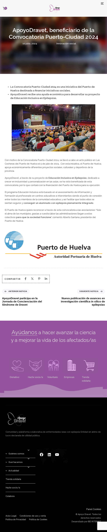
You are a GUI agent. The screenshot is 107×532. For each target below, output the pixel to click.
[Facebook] (41, 454)
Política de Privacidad (16, 519)
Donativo (14, 377)
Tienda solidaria (13, 479)
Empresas (69, 377)
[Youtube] (57, 454)
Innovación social (66, 43)
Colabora (10, 496)
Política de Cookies (38, 519)
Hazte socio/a (35, 377)
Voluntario (52, 377)
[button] (28, 450)
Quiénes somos (16, 453)
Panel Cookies (93, 509)
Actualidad (13, 470)
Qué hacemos (15, 462)
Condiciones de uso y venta (33, 516)
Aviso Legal (11, 516)
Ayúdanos (24, 332)
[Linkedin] (49, 454)
